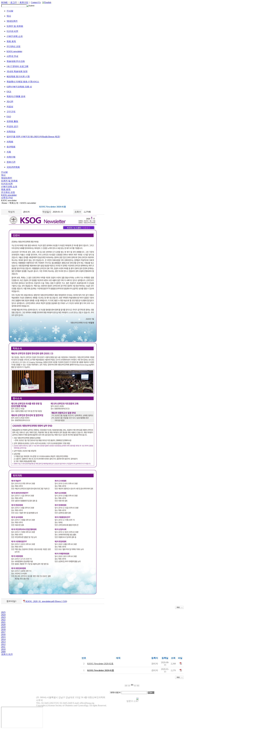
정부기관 (11, 162)
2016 (3, 634)
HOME (4, 2)
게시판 (10, 101)
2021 (3, 622)
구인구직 (11, 111)
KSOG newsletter (14, 51)
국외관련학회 (13, 167)
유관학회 (11, 147)
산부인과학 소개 (15, 36)
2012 (3, 644)
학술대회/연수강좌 (16, 61)
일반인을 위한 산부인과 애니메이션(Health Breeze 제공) (33, 136)
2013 (3, 642)
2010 (3, 649)
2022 (3, 619)
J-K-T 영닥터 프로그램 (17, 66)
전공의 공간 (12, 126)
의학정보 (11, 131)
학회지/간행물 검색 (16, 96)
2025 (3, 612)
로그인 (13, 2)
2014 (3, 639)
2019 (3, 627)
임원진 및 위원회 (15, 26)
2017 (3, 632)
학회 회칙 (11, 41)
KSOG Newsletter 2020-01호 (100, 670)
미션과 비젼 (12, 31)
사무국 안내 (12, 56)
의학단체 (11, 157)
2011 (3, 647)
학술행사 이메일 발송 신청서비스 (23, 81)
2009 (3, 652)
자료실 (10, 106)
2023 (3, 617)
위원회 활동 (12, 121)
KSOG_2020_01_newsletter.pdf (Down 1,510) (46, 601)
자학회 (10, 142)
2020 (3, 624)
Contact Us (36, 2)
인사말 (10, 11)
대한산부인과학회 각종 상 (19, 86)
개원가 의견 (7, 654)
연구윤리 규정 (13, 46)
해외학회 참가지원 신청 (18, 76)
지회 (9, 152)
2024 (3, 614)
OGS (9, 91)
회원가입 (24, 2)
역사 (9, 16)
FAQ (9, 116)
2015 (3, 637)
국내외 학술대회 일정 (17, 71)
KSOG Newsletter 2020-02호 (100, 663)
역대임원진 (12, 21)
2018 (3, 629)
